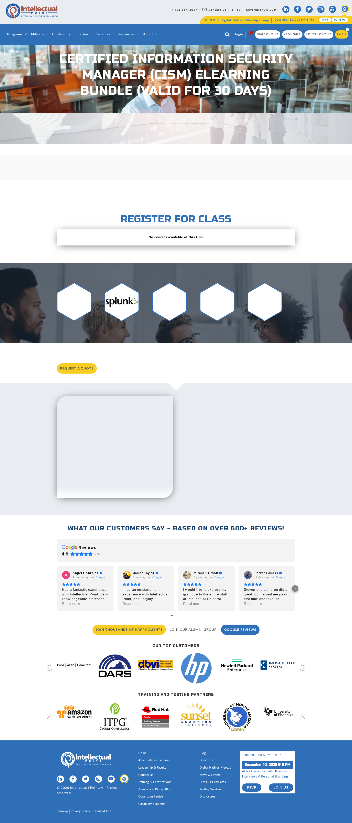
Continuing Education (70, 34)
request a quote (77, 368)
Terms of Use (102, 811)
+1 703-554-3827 (183, 9)
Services (103, 34)
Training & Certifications (154, 782)
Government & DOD (261, 9)
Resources (126, 34)
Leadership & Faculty (152, 767)
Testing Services (210, 789)
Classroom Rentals (151, 796)
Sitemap (62, 811)
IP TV (236, 9)
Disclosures (207, 796)
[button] (57, 588)
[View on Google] (66, 575)
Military (37, 34)
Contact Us (218, 9)
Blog (202, 753)
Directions (206, 760)
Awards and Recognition (154, 789)
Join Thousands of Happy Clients (129, 629)
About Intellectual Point (154, 760)
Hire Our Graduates (212, 782)
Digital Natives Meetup (215, 767)
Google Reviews (240, 629)
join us (281, 787)
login (239, 34)
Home (142, 753)
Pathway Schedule (318, 34)
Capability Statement (152, 803)
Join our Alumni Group (193, 629)
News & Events (210, 775)
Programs (15, 34)
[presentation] (49, 670)
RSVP (325, 20)
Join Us (340, 20)
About (148, 34)
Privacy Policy (80, 811)
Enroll (341, 34)
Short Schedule (267, 34)
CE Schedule (292, 34)
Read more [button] (71, 603)
